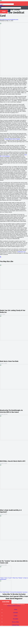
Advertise (15, 612)
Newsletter (15, 618)
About (15, 609)
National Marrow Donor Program (12, 139)
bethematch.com (21, 251)
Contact (15, 615)
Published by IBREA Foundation (14, 605)
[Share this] (0, 257)
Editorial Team (15, 625)
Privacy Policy (15, 622)
